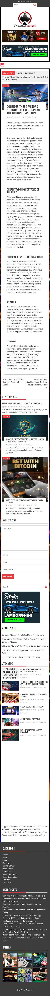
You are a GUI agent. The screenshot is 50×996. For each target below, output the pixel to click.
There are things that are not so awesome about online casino (34, 682)
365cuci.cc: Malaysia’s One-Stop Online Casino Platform (24, 501)
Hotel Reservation (10, 877)
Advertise (6, 880)
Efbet (5, 860)
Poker (5, 857)
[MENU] (2, 64)
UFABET (21, 241)
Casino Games (9, 866)
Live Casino (7, 871)
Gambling (5, 86)
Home (5, 854)
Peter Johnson (30, 117)
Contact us (7, 882)
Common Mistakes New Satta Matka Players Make (21, 403)
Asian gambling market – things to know (33, 695)
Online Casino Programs (30, 719)
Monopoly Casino (10, 874)
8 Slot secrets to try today (32, 706)
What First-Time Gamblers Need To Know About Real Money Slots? (36, 382)
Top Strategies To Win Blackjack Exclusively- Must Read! (13, 382)
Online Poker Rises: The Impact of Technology (21, 657)
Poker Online (8, 868)
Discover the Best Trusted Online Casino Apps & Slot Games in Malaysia (25, 440)
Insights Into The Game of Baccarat (31, 731)
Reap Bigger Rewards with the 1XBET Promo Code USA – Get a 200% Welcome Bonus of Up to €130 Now (24, 938)
